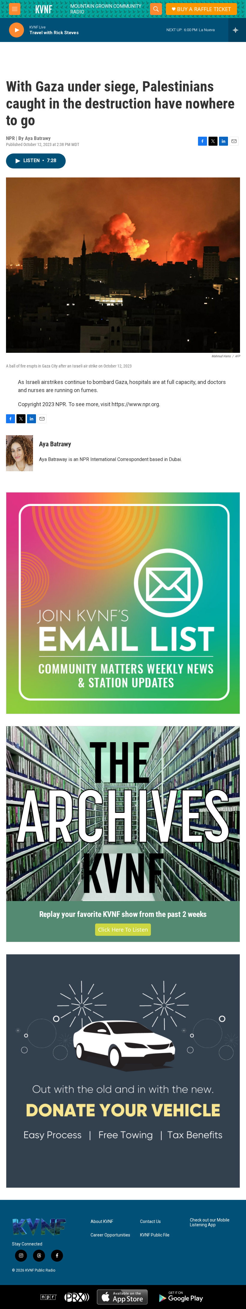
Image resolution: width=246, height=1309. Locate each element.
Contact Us (150, 1221)
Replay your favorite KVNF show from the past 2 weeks (123, 914)
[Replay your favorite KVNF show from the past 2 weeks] (123, 813)
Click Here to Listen (123, 929)
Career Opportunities (110, 1235)
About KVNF (102, 1221)
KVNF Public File (155, 1235)
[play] (16, 30)
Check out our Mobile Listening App (210, 1222)
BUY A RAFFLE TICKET (204, 9)
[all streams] (237, 30)
